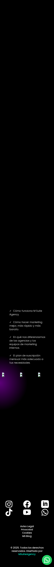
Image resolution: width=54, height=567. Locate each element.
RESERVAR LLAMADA (27, 251)
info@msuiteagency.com (27, 118)
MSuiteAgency (27, 554)
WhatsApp (27, 159)
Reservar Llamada (27, 466)
